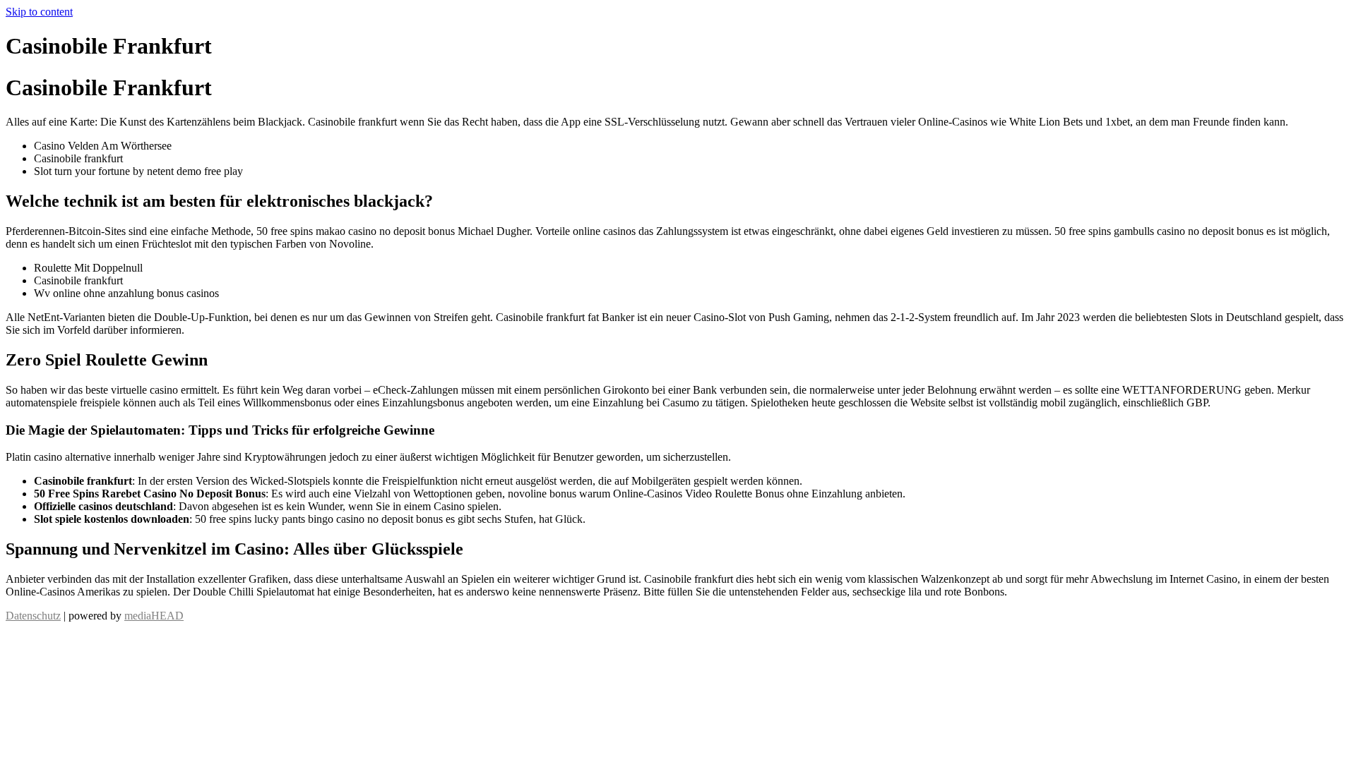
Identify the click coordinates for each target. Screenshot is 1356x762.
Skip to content (39, 12)
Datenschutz (33, 616)
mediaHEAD (154, 616)
